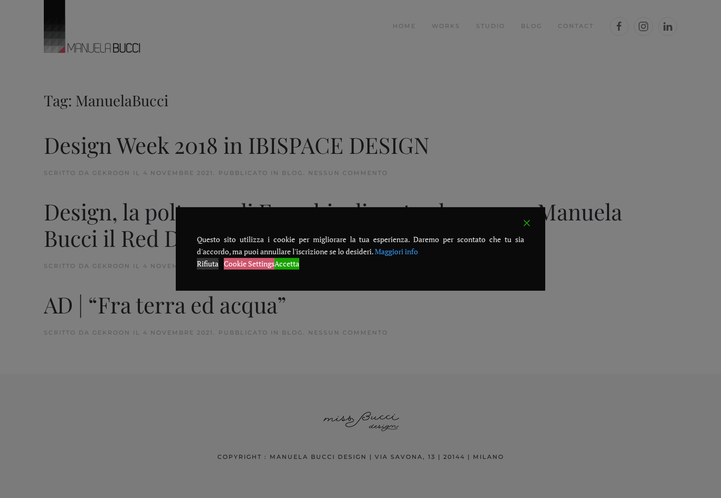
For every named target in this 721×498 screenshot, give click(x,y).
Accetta (286, 263)
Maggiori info (396, 251)
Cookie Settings (249, 263)
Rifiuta (208, 263)
